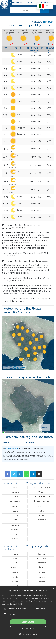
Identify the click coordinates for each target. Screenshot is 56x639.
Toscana (14, 506)
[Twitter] (14, 474)
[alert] (28, 612)
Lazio (15, 520)
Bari (15, 563)
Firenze (41, 567)
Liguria (15, 496)
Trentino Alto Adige (41, 487)
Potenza (30, 442)
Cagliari (41, 554)
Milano (15, 582)
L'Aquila (14, 577)
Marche (15, 511)
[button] (28, 634)
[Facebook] (7, 474)
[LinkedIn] (20, 474)
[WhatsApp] (26, 474)
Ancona (15, 554)
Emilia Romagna (41, 501)
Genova (15, 573)
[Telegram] (33, 474)
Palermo (41, 573)
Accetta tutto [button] (28, 622)
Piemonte (15, 492)
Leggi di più (17, 604)
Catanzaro (41, 563)
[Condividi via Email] (39, 474)
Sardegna (15, 539)
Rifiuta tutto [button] (28, 628)
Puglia (41, 515)
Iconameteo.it (11, 448)
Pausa (44, 427)
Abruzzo (41, 506)
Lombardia (15, 501)
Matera (5, 442)
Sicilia (14, 534)
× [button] (53, 589)
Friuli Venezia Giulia (41, 496)
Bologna (15, 567)
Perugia (41, 577)
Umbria (15, 515)
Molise (41, 511)
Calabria (14, 530)
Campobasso (41, 558)
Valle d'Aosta (14, 487)
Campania (41, 520)
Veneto (41, 492)
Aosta (14, 558)
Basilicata (15, 525)
